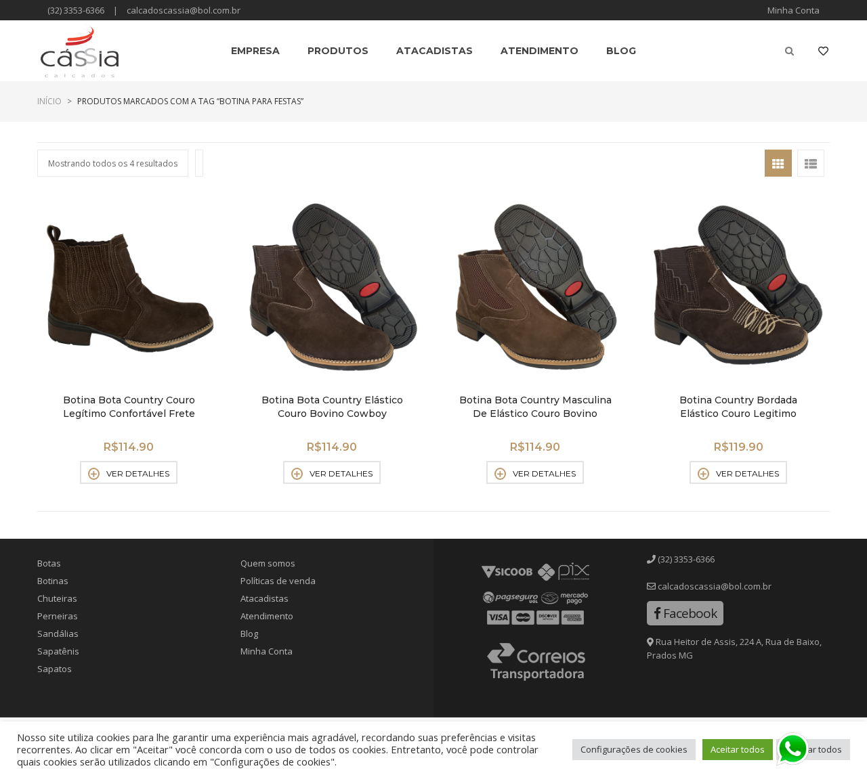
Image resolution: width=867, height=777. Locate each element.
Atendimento (266, 616)
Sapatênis (58, 651)
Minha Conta (793, 10)
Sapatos (54, 669)
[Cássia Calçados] (79, 50)
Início (49, 101)
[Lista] (810, 163)
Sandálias (58, 633)
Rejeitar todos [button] (813, 749)
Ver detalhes (137, 473)
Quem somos (267, 563)
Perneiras (57, 616)
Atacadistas (264, 598)
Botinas (52, 581)
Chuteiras (57, 598)
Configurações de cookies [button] (634, 749)
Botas (49, 563)
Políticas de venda (278, 581)
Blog (249, 633)
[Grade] (778, 163)
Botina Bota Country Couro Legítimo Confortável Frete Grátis (129, 413)
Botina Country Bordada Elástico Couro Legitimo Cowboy (738, 413)
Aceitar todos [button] (738, 749)
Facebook (688, 613)
